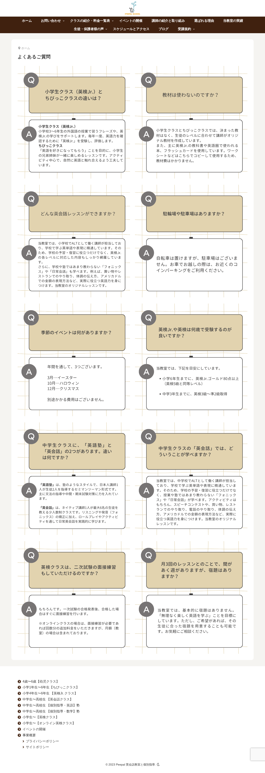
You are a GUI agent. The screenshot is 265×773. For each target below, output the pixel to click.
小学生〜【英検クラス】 (41, 717)
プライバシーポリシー (42, 741)
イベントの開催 (34, 729)
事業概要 (29, 735)
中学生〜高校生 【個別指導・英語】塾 (51, 705)
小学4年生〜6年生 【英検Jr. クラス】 (50, 693)
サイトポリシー (37, 747)
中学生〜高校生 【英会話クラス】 (48, 699)
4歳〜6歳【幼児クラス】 (41, 681)
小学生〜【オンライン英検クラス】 (49, 723)
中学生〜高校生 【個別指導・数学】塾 (51, 711)
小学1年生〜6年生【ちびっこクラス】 (51, 687)
